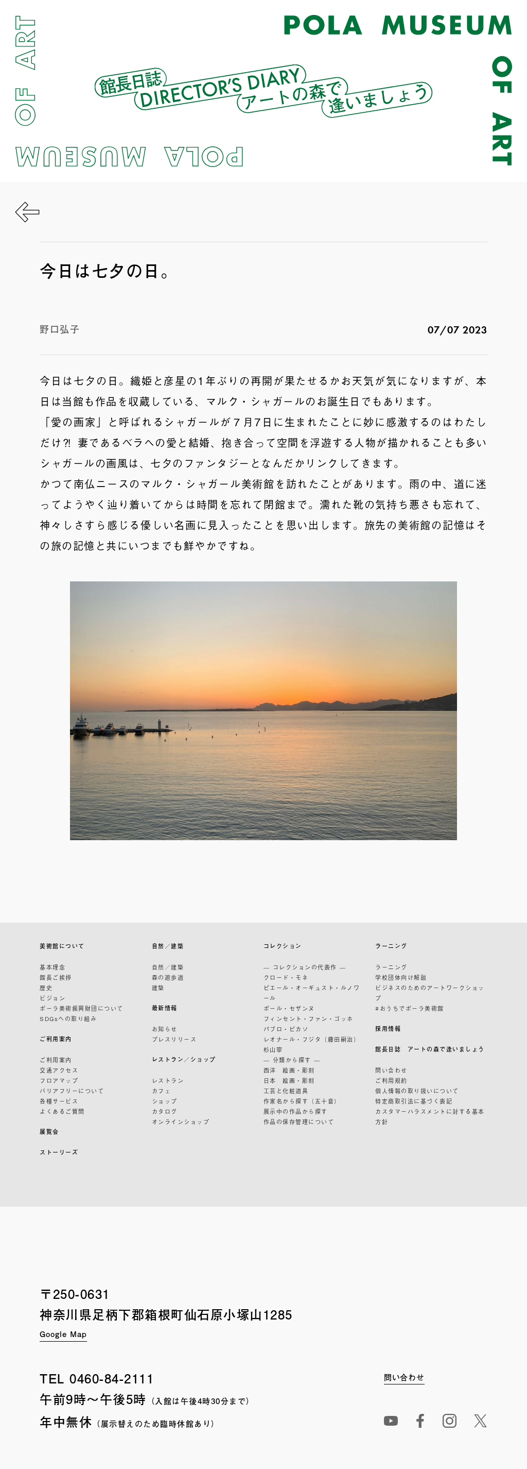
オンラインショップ (181, 1121)
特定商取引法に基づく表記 (413, 1101)
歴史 (46, 987)
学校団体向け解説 (401, 977)
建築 (158, 987)
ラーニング (391, 946)
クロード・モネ (286, 977)
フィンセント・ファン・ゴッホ (309, 1018)
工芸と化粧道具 (286, 1091)
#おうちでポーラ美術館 (409, 1008)
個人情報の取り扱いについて (417, 1091)
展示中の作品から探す (296, 1111)
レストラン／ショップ (184, 1059)
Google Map (63, 1334)
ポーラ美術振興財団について (82, 1008)
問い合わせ (391, 1070)
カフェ (161, 1091)
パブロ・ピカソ (286, 1029)
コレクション (283, 946)
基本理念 (52, 967)
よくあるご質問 (62, 1111)
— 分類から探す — (292, 1060)
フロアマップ (59, 1080)
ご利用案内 (56, 1038)
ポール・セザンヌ (289, 1008)
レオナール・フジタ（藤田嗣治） (312, 1039)
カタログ (165, 1111)
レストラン (168, 1080)
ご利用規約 (391, 1080)
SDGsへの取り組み (68, 1018)
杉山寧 (273, 1049)
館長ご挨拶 (56, 977)
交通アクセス (59, 1070)
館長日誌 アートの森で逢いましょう (430, 1049)
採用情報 (388, 1028)
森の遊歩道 (168, 977)
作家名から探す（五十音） (302, 1101)
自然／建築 (168, 946)
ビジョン (52, 998)
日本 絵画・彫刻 (289, 1080)
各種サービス (59, 1101)
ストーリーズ (59, 1152)
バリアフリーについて (72, 1091)
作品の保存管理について (299, 1121)
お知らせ (165, 1029)
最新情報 (165, 1008)
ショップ (165, 1101)
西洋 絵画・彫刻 (289, 1070)
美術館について (62, 946)
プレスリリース (174, 1039)
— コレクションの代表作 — (305, 967)
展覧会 (49, 1131)
